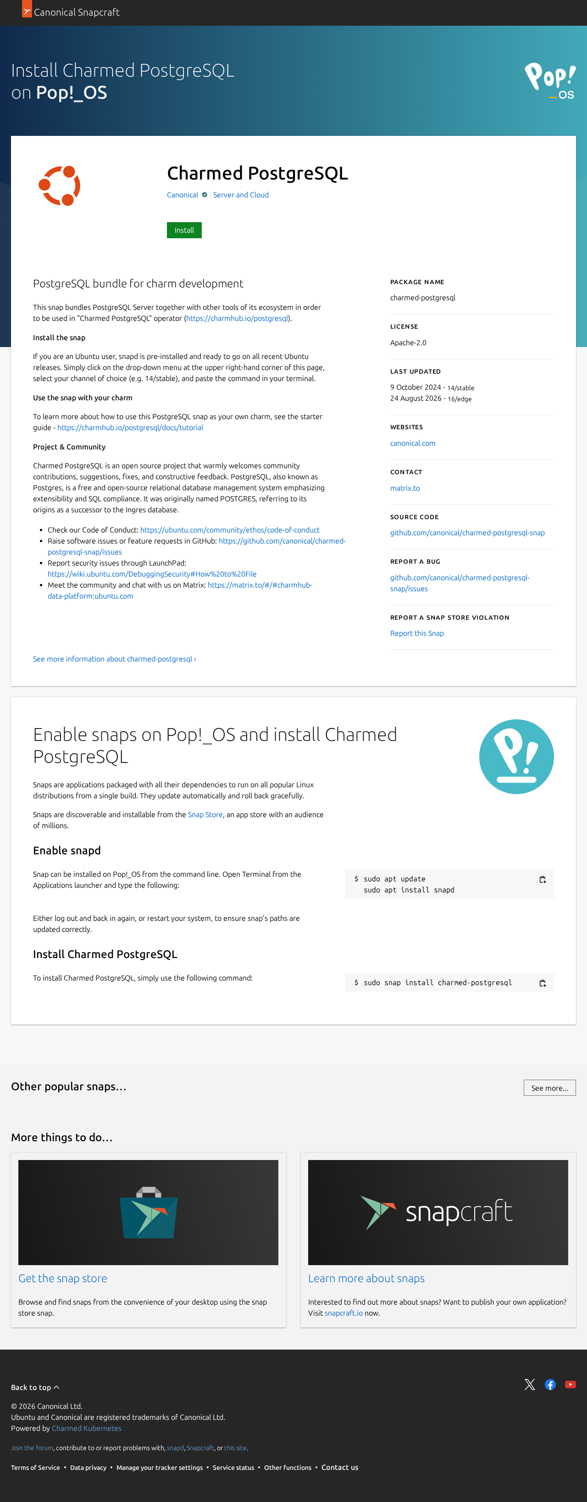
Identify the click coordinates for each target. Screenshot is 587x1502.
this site (235, 1448)
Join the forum (32, 1448)
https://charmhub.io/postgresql (237, 318)
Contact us (339, 1467)
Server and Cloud (241, 195)
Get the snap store (62, 1278)
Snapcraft (200, 1448)
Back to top (32, 1387)
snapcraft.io (344, 1313)
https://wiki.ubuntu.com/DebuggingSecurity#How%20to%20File (152, 574)
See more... (550, 1088)
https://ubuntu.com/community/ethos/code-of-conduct (230, 530)
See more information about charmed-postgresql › (114, 659)
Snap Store (205, 814)
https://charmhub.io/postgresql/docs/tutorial (130, 427)
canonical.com (413, 443)
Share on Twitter (530, 1384)
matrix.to (405, 488)
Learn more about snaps (366, 1278)
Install (184, 230)
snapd (175, 1448)
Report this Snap (417, 633)
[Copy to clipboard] (542, 879)
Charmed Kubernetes (87, 1428)
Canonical (183, 195)
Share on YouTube (570, 1384)
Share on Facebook (550, 1384)
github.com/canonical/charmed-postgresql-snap (467, 532)
